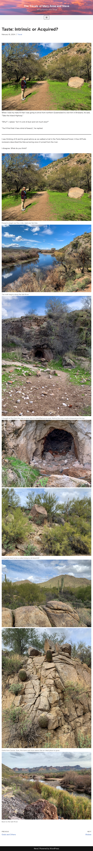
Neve (36, 848)
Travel (19, 34)
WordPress (54, 848)
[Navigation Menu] (46, 17)
